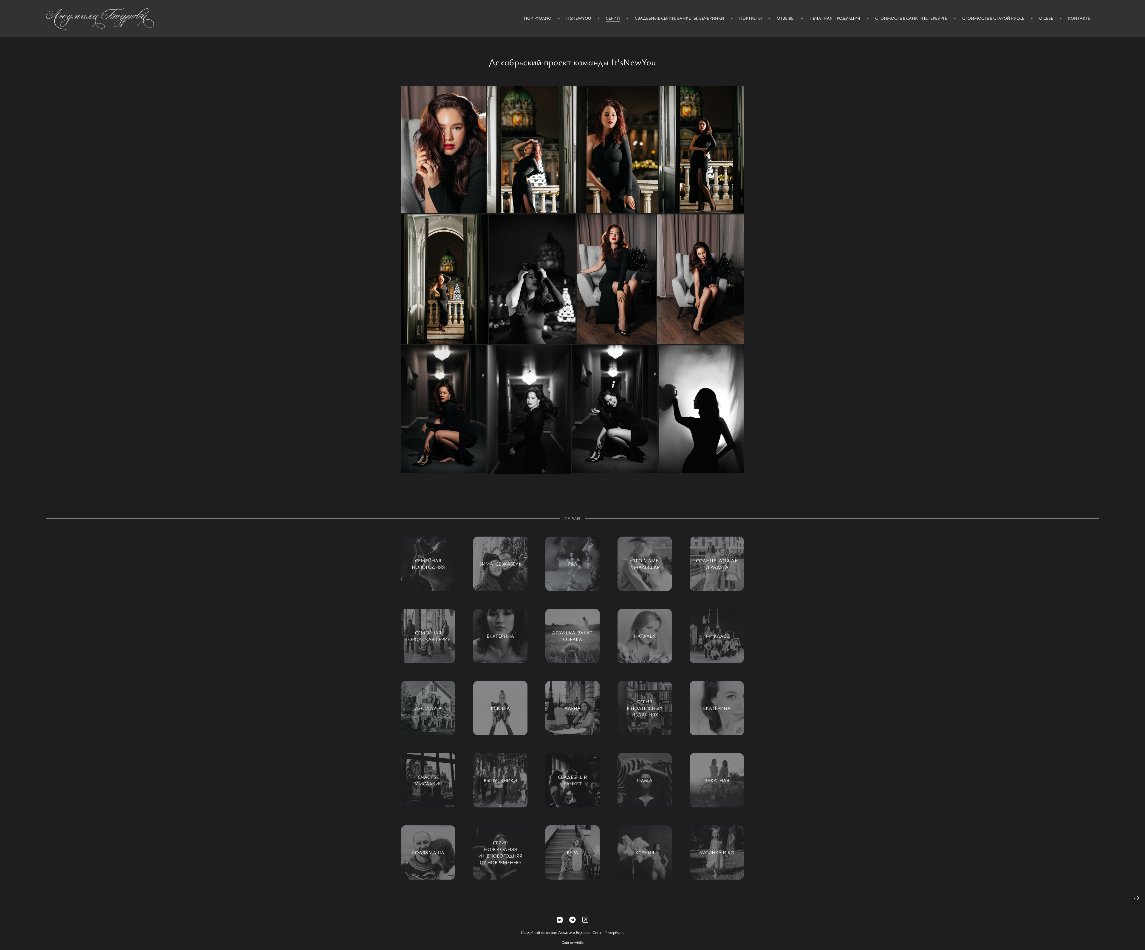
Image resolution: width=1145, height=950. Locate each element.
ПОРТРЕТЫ (750, 18)
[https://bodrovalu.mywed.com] (585, 919)
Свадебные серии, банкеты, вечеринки (679, 18)
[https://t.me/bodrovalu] (572, 919)
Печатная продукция (835, 18)
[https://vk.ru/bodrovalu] (560, 919)
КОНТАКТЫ (1080, 18)
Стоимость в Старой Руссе (993, 18)
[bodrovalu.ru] (100, 18)
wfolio (579, 942)
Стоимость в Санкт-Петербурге (911, 18)
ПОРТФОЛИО (537, 18)
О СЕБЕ (1046, 18)
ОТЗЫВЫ (786, 18)
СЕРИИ (613, 18)
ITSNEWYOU (578, 18)
